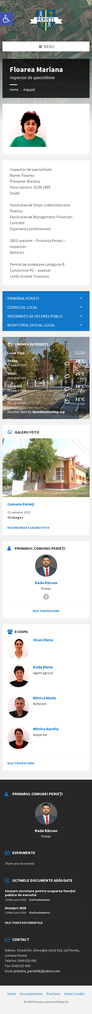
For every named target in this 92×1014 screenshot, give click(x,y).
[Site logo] (46, 31)
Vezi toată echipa (46, 611)
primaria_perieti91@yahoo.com (37, 971)
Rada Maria (43, 667)
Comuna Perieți (20, 504)
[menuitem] (46, 298)
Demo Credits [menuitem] (75, 994)
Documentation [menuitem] (31, 994)
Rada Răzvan (46, 582)
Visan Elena (43, 640)
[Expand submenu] (81, 298)
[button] (6, 18)
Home (14, 89)
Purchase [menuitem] (53, 994)
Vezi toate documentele (24, 923)
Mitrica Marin (44, 698)
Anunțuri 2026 (15, 908)
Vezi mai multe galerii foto (28, 527)
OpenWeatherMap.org (48, 412)
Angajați (29, 89)
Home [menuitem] (11, 994)
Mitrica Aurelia (46, 729)
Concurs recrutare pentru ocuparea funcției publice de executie (40, 893)
